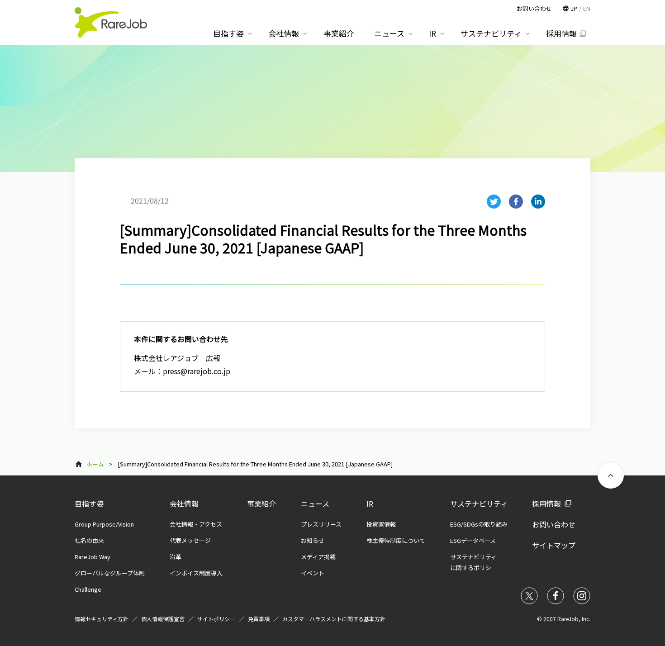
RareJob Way (92, 556)
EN (586, 8)
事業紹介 (261, 503)
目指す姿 (89, 503)
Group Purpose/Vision (104, 524)
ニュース (315, 503)
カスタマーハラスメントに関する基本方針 (333, 618)
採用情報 (546, 503)
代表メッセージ (190, 540)
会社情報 (184, 503)
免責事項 (259, 618)
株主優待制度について (395, 540)
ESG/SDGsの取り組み (479, 524)
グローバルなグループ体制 (110, 573)
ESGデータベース (473, 540)
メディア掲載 (318, 556)
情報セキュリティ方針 (101, 618)
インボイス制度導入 (196, 573)
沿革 (175, 556)
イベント (312, 573)
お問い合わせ (553, 524)
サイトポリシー (216, 618)
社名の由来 (89, 540)
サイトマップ (553, 545)
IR (369, 503)
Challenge (88, 589)
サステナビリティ (479, 503)
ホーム (95, 464)
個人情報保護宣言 (163, 618)
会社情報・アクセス (196, 524)
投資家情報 (381, 524)
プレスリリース (321, 524)
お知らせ (312, 540)
